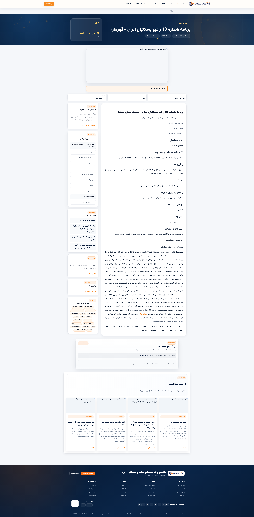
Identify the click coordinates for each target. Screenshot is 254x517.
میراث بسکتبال (153, 4)
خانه (184, 4)
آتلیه (137, 4)
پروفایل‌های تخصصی (149, 486)
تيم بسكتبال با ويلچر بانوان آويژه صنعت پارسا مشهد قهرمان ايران (84, 246)
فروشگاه (123, 489)
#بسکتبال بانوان (87, 320)
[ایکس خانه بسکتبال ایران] (143, 504)
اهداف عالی (143, 314)
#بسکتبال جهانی (78, 320)
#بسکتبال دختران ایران (88, 323)
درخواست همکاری (90, 125)
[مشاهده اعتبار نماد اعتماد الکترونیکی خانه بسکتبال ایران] (75, 503)
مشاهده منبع (91, 291)
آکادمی (183, 489)
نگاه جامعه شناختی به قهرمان (85, 158)
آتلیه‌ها (124, 486)
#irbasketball (91, 313)
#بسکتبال (76, 316)
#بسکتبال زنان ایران (76, 323)
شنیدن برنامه (92, 274)
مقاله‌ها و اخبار (181, 486)
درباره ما (94, 486)
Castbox (89, 505)
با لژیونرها (91, 163)
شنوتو (83, 505)
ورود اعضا (123, 495)
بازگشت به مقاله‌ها (168, 11)
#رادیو (93, 326)
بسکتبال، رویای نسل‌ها (87, 174)
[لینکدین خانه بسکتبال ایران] (147, 504)
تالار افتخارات (151, 495)
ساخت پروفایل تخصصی (87, 473)
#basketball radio (77, 307)
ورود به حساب (143, 355)
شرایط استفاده (92, 495)
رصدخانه (123, 492)
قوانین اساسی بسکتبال (87, 220)
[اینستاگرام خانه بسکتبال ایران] (167, 504)
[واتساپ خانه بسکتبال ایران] (159, 504)
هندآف (91, 169)
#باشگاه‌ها (89, 316)
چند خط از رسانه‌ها (88, 191)
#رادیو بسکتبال (86, 326)
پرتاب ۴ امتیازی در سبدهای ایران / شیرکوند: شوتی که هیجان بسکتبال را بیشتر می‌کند (83, 229)
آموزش (171, 4)
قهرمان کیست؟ (89, 180)
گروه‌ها (153, 489)
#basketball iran (88, 307)
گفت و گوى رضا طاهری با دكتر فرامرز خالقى (83, 238)
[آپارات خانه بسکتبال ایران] (151, 504)
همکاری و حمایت (75, 473)
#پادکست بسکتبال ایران (79, 330)
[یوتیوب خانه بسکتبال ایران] (155, 504)
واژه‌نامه (143, 4)
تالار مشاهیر (152, 492)
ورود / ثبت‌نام (49, 4)
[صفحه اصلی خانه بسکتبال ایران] (176, 473)
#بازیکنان (83, 313)
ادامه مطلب (182, 448)
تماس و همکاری (92, 489)
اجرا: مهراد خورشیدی (89, 197)
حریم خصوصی (92, 492)
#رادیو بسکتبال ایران (75, 326)
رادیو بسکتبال (90, 152)
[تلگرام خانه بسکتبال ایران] (163, 504)
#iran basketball (90, 310)
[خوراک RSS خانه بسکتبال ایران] (140, 504)
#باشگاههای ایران (75, 313)
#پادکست (89, 330)
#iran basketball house (77, 310)
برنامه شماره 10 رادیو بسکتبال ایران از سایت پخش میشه (82, 146)
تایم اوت (91, 185)
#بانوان (82, 316)
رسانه (178, 4)
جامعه (164, 4)
